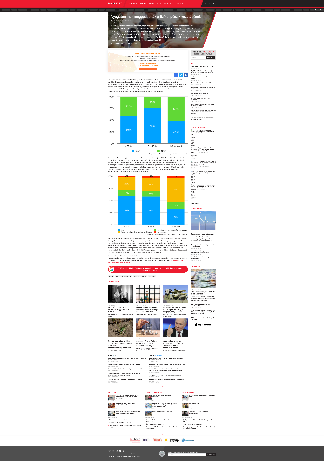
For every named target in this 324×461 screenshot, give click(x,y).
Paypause (152, 276)
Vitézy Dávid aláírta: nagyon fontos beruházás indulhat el (165, 375)
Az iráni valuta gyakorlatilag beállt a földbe (203, 66)
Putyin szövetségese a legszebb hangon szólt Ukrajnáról (124, 364)
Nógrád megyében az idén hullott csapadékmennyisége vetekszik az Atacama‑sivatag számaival (120, 344)
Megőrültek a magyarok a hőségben (193, 424)
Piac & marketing (188, 392)
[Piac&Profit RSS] (123, 451)
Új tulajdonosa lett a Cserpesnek (155, 424)
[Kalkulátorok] (205, 3)
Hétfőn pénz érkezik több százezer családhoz (200, 77)
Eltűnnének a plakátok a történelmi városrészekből (198, 412)
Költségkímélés (196, 209)
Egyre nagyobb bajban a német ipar (162, 411)
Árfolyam (180, 3)
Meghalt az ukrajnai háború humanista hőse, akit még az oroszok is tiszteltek (147, 309)
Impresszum (111, 454)
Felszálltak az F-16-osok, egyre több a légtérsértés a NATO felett (167, 364)
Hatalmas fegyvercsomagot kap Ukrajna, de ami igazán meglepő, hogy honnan (174, 309)
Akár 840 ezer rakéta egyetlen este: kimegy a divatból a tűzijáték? (205, 172)
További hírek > (195, 203)
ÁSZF (117, 454)
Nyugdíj (151, 3)
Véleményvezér (113, 282)
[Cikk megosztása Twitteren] (181, 75)
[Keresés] (214, 3)
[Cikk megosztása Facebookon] (176, 75)
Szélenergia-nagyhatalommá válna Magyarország (202, 235)
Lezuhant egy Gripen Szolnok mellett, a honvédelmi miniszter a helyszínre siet (167, 380)
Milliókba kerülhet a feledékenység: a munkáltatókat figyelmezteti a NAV (201, 305)
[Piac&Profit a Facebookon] (120, 451)
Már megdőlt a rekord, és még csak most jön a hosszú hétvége (203, 245)
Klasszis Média (136, 456)
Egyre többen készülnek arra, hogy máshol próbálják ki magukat (202, 105)
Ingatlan (143, 3)
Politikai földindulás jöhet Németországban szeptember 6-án (125, 369)
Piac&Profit (133, 44)
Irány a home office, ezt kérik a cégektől (120, 422)
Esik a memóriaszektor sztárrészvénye (120, 420)
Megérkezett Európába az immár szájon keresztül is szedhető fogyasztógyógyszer (203, 71)
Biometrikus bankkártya (123, 276)
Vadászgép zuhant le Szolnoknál (200, 93)
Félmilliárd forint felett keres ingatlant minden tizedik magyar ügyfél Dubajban (205, 131)
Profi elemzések (169, 3)
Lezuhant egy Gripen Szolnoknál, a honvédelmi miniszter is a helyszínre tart (125, 380)
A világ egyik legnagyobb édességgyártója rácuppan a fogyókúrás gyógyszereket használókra (127, 397)
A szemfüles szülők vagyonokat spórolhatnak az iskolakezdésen (200, 251)
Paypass (143, 276)
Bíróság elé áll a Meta (195, 403)
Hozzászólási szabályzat (135, 454)
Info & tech (112, 392)
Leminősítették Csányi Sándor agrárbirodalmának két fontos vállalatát (207, 163)
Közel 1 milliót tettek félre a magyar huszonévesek (201, 257)
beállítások (127, 456)
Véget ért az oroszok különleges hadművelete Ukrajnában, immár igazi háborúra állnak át (173, 344)
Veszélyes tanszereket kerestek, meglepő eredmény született (202, 118)
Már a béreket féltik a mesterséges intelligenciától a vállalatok (125, 404)
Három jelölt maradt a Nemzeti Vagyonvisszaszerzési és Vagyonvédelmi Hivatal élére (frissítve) (124, 374)
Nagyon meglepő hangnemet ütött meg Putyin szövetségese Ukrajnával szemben (166, 359)
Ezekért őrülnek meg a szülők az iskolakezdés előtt (202, 396)
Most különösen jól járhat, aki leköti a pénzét (203, 83)
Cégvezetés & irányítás (153, 392)
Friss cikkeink (133, 3)
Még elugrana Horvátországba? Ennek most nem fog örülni (203, 88)
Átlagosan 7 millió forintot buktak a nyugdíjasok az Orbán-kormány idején (146, 343)
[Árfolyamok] (209, 3)
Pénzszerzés (195, 266)
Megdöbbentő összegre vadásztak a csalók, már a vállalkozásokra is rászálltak (128, 412)
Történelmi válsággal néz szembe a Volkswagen (201, 99)
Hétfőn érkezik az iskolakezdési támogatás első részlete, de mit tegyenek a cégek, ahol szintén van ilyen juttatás (203, 312)
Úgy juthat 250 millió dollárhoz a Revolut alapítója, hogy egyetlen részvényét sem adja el (206, 186)
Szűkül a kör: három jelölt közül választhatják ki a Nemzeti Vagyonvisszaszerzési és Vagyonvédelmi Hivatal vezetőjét (165, 369)
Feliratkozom (210, 57)
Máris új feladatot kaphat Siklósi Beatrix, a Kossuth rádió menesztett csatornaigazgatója (127, 359)
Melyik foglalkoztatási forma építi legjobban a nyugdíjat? (203, 318)
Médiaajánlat (123, 454)
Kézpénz (136, 276)
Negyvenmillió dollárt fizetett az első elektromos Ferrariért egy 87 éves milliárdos (207, 149)
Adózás (159, 3)
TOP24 (112, 355)
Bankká (111, 276)
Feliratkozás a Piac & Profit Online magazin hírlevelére (183, 452)
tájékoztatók (119, 456)
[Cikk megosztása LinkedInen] (186, 75)
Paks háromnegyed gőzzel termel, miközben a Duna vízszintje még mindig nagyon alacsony (203, 112)
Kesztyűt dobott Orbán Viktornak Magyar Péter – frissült (118, 309)
